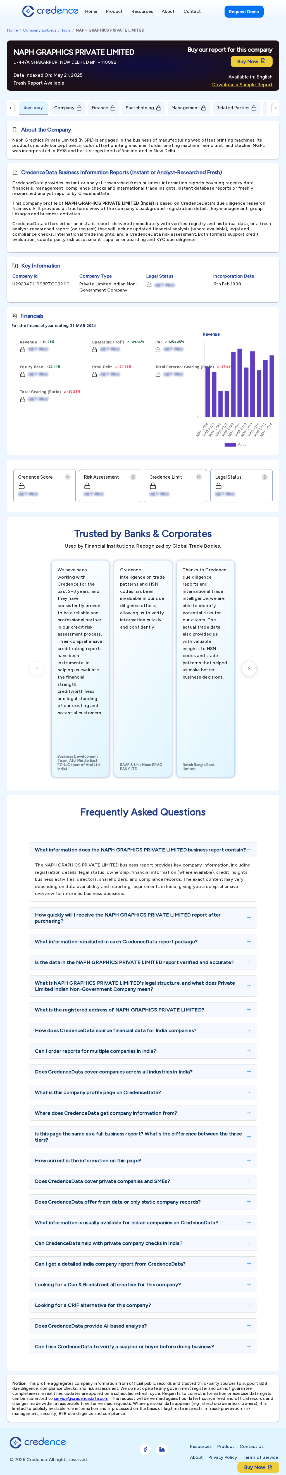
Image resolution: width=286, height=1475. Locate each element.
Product (225, 1446)
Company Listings (39, 30)
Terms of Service (260, 1457)
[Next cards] (249, 668)
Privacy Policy (222, 1457)
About (196, 1457)
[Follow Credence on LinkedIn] (162, 1449)
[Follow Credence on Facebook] (145, 1449)
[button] (143, 849)
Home (12, 30)
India (66, 30)
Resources (201, 1446)
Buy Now (247, 61)
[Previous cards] (37, 668)
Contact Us (252, 1446)
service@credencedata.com (81, 1398)
